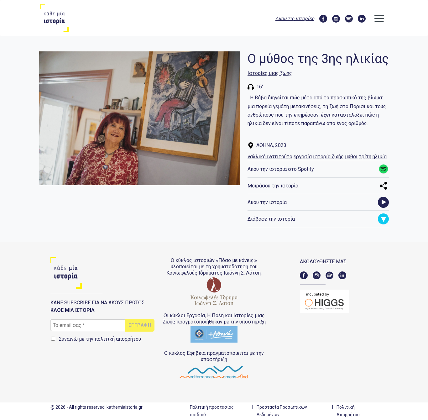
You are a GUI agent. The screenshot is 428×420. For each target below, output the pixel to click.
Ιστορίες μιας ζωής (270, 73)
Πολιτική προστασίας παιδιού (212, 411)
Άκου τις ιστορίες (294, 18)
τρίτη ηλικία (373, 157)
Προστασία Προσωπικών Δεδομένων (282, 411)
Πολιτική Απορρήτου (348, 411)
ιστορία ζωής (328, 157)
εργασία (303, 157)
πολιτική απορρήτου (118, 339)
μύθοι (351, 157)
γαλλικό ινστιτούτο (270, 157)
